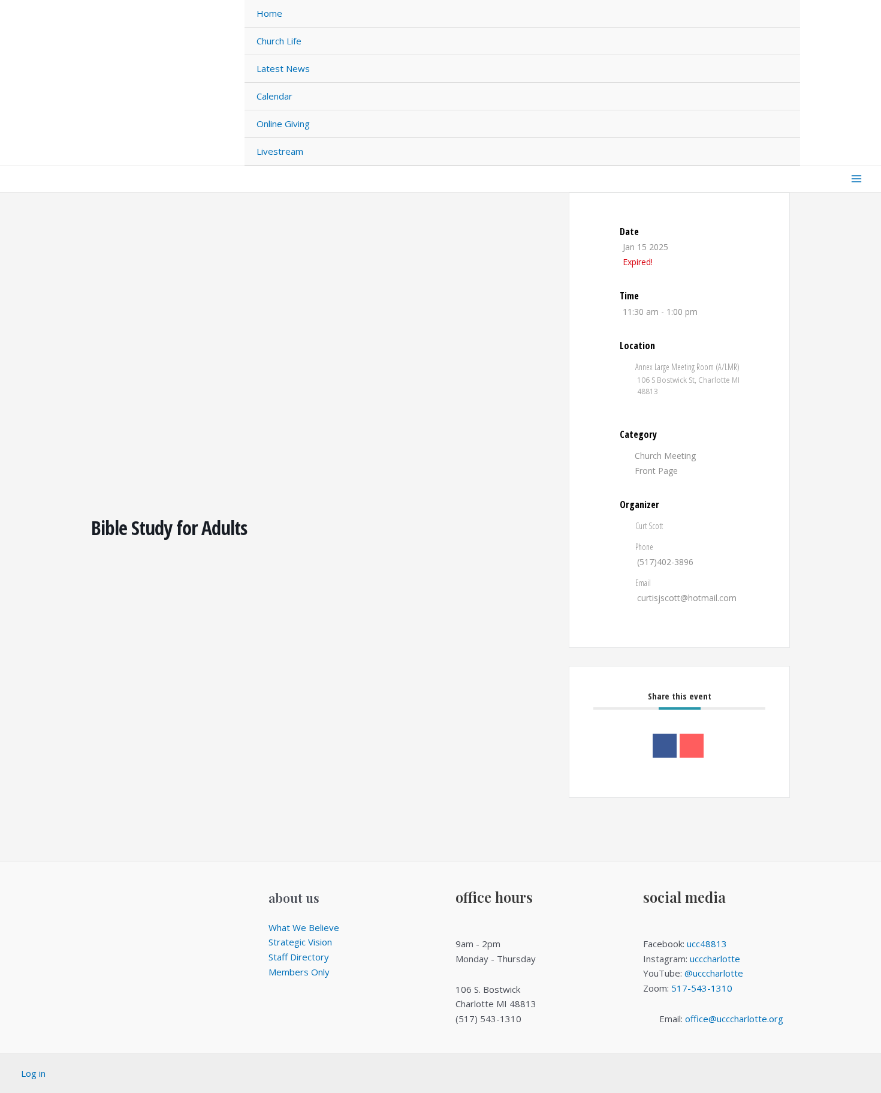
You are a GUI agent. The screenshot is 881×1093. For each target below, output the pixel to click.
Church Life (279, 41)
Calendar (274, 96)
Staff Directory (298, 957)
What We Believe (303, 927)
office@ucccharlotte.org (734, 1019)
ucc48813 (707, 944)
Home (269, 13)
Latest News (283, 68)
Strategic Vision (300, 942)
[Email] (692, 746)
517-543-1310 (701, 988)
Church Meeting (665, 455)
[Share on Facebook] (665, 746)
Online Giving (283, 124)
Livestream (280, 151)
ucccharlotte (715, 959)
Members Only (299, 972)
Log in (33, 1073)
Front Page (656, 470)
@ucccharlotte (713, 973)
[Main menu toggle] (857, 179)
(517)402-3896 (665, 561)
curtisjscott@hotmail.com (687, 597)
